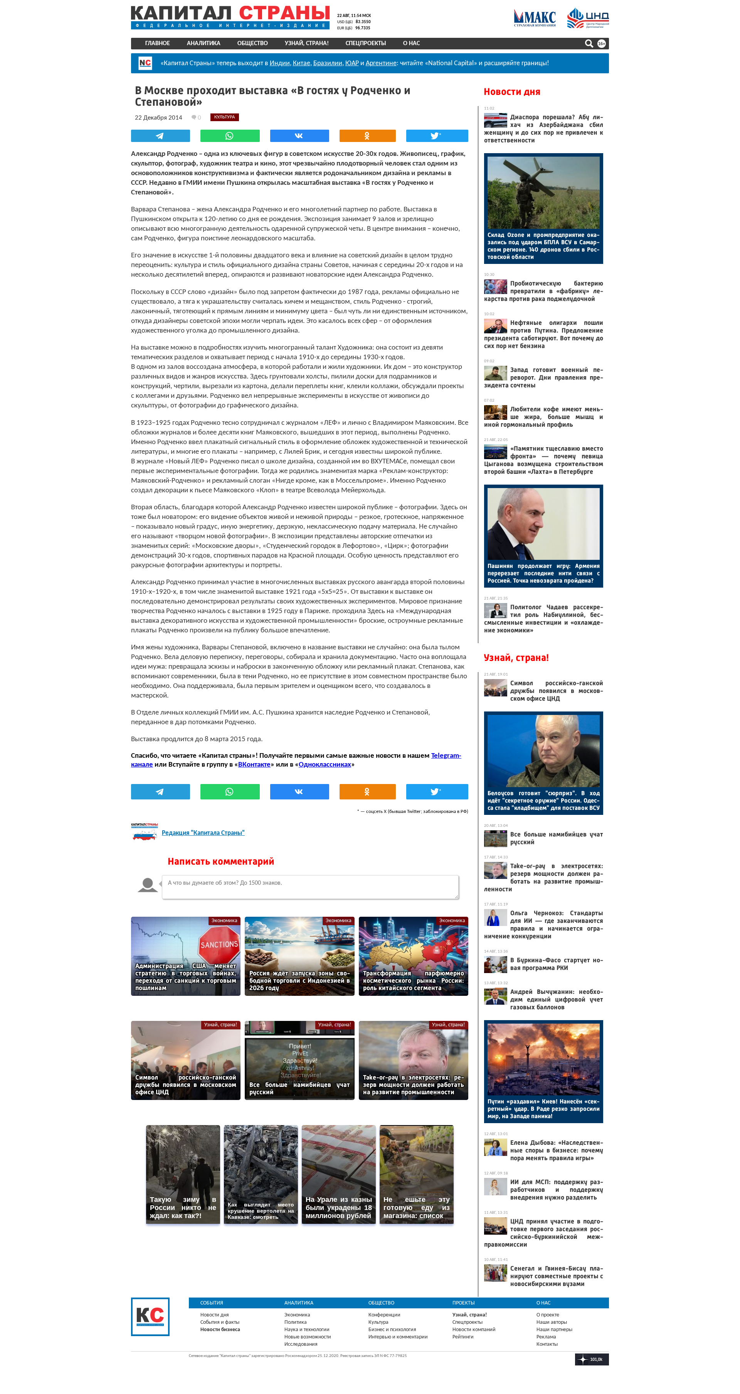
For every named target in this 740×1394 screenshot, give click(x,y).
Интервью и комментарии (398, 1337)
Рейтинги (463, 1337)
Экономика (224, 921)
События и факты (219, 1322)
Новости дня (512, 92)
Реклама (546, 1337)
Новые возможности (307, 1337)
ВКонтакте (254, 765)
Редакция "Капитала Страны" (203, 833)
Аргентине (381, 63)
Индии (280, 63)
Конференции (384, 1315)
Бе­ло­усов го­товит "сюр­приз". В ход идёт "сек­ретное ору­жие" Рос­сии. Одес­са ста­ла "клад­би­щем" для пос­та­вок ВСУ (544, 800)
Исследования (301, 1344)
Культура (378, 1322)
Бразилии (327, 63)
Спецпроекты (366, 44)
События (211, 1303)
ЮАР (352, 63)
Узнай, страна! (307, 44)
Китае (301, 63)
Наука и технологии (307, 1330)
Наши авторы (551, 1322)
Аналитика (203, 44)
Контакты (547, 1344)
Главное (157, 44)
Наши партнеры (554, 1330)
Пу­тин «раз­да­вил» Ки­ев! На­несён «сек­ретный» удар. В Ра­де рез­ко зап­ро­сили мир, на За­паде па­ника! (544, 1109)
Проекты (463, 1303)
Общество (252, 44)
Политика (295, 1322)
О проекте (547, 1315)
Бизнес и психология (392, 1330)
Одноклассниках (325, 765)
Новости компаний (474, 1330)
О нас (411, 44)
